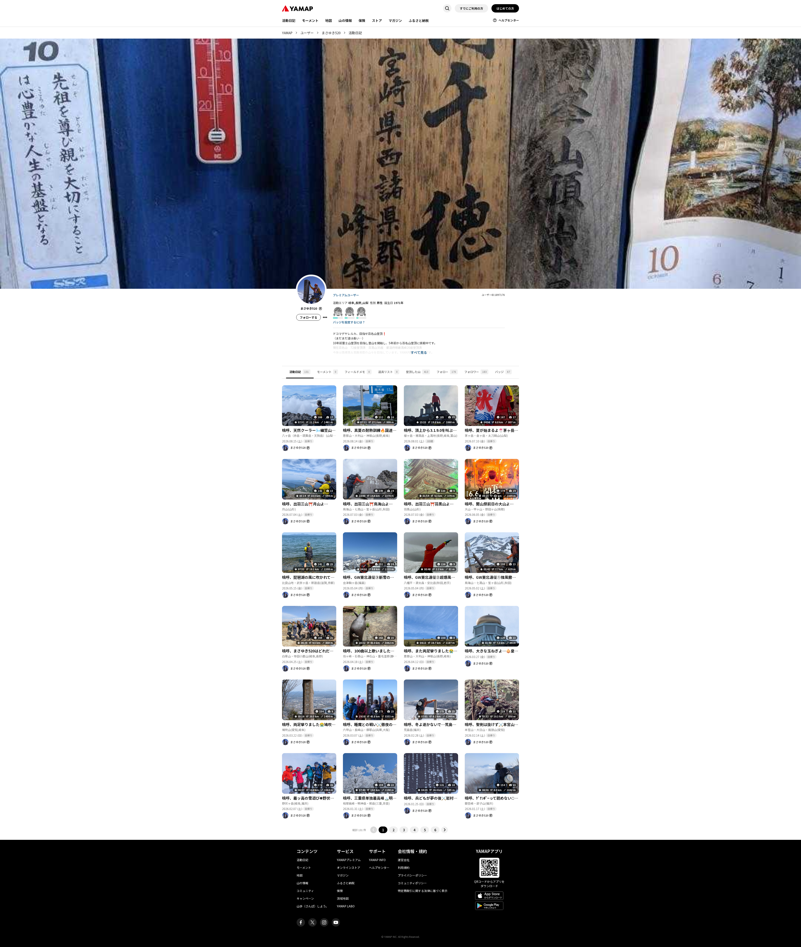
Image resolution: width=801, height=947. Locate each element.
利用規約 (403, 867)
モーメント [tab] (326, 372)
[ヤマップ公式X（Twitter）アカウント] (312, 922)
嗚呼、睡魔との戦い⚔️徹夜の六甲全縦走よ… (381, 724)
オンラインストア (348, 867)
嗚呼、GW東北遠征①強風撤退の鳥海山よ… (501, 577)
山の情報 (345, 20)
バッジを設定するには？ (349, 322)
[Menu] (324, 317)
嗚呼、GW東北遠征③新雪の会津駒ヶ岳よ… (380, 577)
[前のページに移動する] (373, 829)
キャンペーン (305, 898)
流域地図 (343, 898)
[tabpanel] (400, 606)
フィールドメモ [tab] (357, 372)
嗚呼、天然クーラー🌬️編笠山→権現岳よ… (318, 430)
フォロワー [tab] (475, 372)
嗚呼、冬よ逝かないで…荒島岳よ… (434, 724)
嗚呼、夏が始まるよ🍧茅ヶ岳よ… (493, 430)
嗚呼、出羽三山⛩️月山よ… (305, 503)
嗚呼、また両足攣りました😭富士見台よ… (440, 650)
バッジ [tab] (502, 372)
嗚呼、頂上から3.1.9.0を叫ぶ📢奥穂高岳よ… (442, 430)
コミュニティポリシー (412, 883)
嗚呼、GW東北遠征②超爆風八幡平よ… (437, 577)
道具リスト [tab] (388, 372)
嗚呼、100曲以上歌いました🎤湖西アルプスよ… (384, 650)
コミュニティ (305, 891)
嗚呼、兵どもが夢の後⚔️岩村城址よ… (436, 798)
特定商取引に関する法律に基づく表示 (422, 891)
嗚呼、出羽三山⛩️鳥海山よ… (368, 503)
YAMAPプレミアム (349, 860)
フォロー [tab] (446, 372)
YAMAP (287, 32)
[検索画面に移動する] (447, 8)
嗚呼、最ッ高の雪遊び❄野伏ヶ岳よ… (313, 798)
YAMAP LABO (346, 906)
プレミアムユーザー (346, 295)
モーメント (310, 20)
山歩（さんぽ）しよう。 (313, 906)
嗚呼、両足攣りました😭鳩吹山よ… (312, 724)
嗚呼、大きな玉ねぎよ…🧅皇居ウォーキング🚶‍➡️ (505, 650)
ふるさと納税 (419, 20)
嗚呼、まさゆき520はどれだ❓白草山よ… (317, 650)
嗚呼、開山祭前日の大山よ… (489, 503)
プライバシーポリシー (412, 875)
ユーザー (307, 32)
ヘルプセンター (509, 20)
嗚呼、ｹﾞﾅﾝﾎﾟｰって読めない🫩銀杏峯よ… (499, 798)
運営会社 (403, 860)
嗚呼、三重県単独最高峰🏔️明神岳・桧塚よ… (381, 798)
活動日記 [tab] (299, 372)
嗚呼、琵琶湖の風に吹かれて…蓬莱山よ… (317, 577)
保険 (362, 20)
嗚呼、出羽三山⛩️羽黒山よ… (428, 503)
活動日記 (288, 20)
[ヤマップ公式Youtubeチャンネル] (336, 922)
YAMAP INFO (377, 860)
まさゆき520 (331, 32)
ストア (377, 20)
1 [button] (383, 829)
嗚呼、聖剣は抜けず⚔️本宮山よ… (493, 724)
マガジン (395, 20)
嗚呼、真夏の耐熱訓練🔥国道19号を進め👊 (379, 430)
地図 (328, 20)
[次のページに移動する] (444, 829)
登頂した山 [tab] (417, 372)
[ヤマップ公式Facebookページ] (301, 922)
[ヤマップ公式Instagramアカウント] (324, 922)
